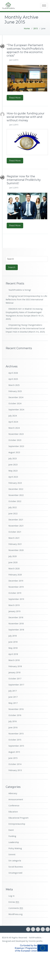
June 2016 (13, 727)
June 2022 (13, 513)
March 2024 (14, 428)
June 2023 (13, 464)
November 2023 (16, 434)
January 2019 (14, 611)
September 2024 (16, 409)
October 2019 (14, 593)
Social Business (15, 866)
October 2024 (14, 403)
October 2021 (14, 532)
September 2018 (16, 629)
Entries (13, 902)
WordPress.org (15, 914)
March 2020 (14, 568)
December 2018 (15, 617)
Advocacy (12, 793)
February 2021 (15, 544)
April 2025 (13, 379)
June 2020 (13, 562)
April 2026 (13, 373)
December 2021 (15, 519)
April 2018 (13, 654)
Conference (13, 805)
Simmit (11, 854)
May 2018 (13, 648)
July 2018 (12, 636)
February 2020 (15, 574)
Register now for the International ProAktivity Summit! (24, 180)
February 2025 (15, 391)
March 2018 (14, 660)
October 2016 (14, 715)
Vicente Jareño (35, 941)
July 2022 (12, 507)
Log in (11, 896)
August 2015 (14, 752)
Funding (12, 836)
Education (13, 811)
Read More (15, 97)
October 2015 (14, 739)
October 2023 (14, 440)
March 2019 (14, 605)
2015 (35, 28)
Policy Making (15, 848)
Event (11, 830)
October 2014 (14, 764)
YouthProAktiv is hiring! (19, 290)
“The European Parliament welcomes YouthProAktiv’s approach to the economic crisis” (25, 50)
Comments (15, 908)
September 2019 (16, 599)
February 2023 (15, 483)
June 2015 (13, 758)
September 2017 (16, 684)
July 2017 (12, 691)
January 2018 (14, 672)
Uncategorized (15, 873)
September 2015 (16, 746)
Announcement (15, 799)
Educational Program (18, 818)
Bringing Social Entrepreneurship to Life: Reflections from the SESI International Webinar (26, 299)
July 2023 (12, 458)
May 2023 (13, 470)
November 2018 (16, 623)
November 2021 (16, 526)
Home (27, 28)
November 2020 (16, 550)
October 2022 (14, 501)
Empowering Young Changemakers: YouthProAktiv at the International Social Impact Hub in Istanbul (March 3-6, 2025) (25, 328)
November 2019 (16, 587)
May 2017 (13, 703)
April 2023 (13, 477)
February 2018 (15, 666)
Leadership (13, 842)
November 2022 (16, 495)
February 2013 (15, 770)
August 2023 (14, 452)
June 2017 (13, 697)
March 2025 (14, 385)
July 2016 (12, 721)
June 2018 (13, 642)
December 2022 (15, 489)
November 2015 (16, 733)
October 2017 (14, 678)
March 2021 (14, 538)
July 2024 (12, 415)
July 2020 (12, 556)
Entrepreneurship (16, 824)
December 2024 (15, 397)
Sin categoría (14, 860)
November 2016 (16, 709)
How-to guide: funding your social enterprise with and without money (25, 117)
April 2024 (13, 422)
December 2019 (15, 581)
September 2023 (16, 446)
